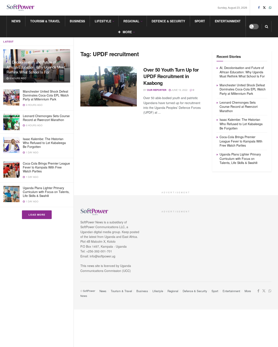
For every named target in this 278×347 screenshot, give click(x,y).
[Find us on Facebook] (259, 7)
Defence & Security (168, 21)
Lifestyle (103, 21)
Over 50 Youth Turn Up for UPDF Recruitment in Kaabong (171, 76)
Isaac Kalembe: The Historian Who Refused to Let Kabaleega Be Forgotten (44, 143)
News (16, 21)
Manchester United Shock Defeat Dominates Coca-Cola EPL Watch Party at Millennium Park (46, 95)
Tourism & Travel (45, 21)
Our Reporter (156, 90)
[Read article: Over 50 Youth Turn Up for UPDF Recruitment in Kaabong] (108, 86)
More (127, 32)
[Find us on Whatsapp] (270, 7)
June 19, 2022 (179, 90)
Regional (131, 21)
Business (77, 21)
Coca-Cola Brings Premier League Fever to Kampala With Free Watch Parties (46, 167)
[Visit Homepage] (21, 7)
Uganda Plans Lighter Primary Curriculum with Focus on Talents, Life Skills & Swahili (46, 192)
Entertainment (228, 21)
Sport (200, 21)
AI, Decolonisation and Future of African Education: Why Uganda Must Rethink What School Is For (36, 67)
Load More (36, 214)
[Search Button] (266, 26)
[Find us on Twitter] (264, 7)
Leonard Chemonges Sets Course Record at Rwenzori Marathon (46, 118)
